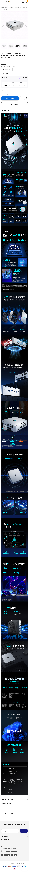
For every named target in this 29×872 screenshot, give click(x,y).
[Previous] (2, 25)
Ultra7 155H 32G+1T (6, 69)
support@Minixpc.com (11, 851)
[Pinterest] (12, 855)
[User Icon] (23, 2)
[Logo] (9, 1)
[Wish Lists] (21, 98)
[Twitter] (5, 855)
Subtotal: (3, 73)
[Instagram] (8, 855)
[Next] (26, 25)
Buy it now (14, 104)
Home (2, 5)
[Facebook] (2, 855)
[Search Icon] (18, 1)
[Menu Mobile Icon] (1, 2)
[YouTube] (15, 855)
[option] (14, 25)
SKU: (2, 61)
